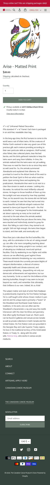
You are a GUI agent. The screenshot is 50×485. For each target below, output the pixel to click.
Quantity (6, 85)
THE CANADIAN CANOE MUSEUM (19, 402)
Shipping (6, 76)
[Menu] (45, 10)
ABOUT (8, 366)
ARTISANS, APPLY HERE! (16, 381)
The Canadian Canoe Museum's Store (24, 473)
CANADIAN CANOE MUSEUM (18, 388)
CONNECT (10, 373)
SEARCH (9, 359)
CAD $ (24, 441)
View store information (15, 113)
